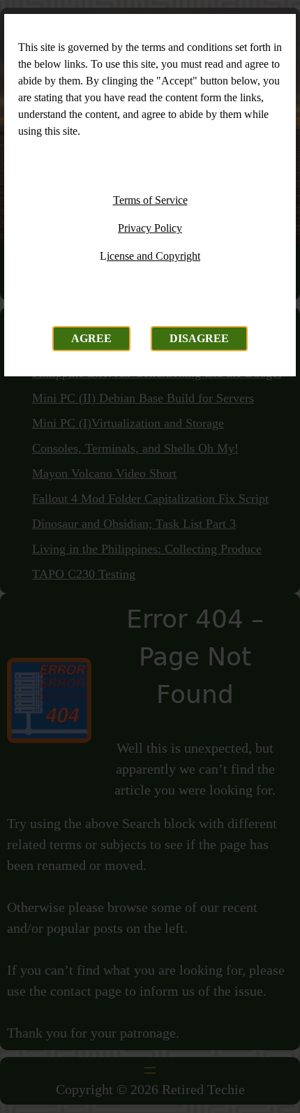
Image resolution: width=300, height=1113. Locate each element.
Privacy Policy (150, 228)
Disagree (199, 338)
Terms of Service (150, 200)
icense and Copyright (153, 256)
